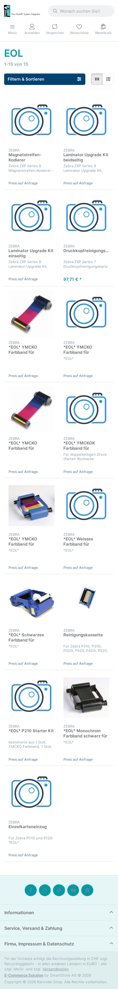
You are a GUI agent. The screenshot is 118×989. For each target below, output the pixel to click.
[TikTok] (59, 890)
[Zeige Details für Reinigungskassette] (86, 601)
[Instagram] (45, 890)
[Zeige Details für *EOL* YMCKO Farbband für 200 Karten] (32, 314)
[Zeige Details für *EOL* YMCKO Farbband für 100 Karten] (32, 506)
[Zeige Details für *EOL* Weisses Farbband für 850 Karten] (86, 506)
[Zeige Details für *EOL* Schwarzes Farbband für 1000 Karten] (32, 601)
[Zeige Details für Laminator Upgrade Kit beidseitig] (86, 121)
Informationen (19, 912)
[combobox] (81, 11)
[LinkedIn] (87, 890)
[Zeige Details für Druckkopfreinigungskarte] (86, 217)
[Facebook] (31, 890)
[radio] (97, 79)
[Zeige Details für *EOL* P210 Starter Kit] (32, 697)
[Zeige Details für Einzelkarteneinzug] (32, 793)
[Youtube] (73, 890)
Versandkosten (56, 969)
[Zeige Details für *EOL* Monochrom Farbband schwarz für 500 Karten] (86, 697)
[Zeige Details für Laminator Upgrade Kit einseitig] (32, 217)
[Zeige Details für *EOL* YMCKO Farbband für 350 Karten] (32, 410)
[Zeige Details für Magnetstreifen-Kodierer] (32, 121)
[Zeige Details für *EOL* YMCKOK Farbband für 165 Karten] (86, 410)
